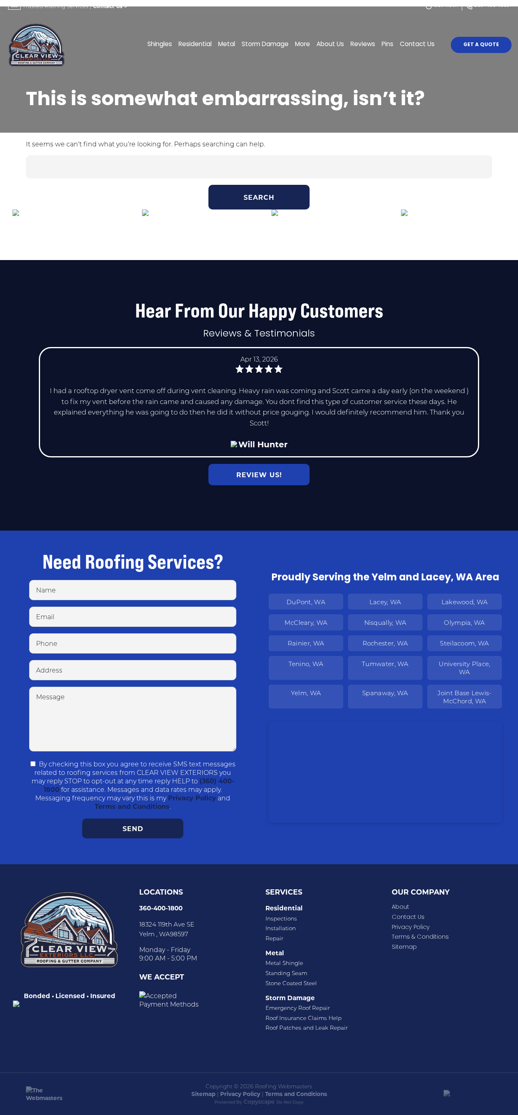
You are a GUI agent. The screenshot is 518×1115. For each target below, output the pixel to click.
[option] (64, 234)
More (302, 45)
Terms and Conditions (132, 806)
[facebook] (37, 1033)
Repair (274, 938)
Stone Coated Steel (291, 983)
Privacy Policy (192, 797)
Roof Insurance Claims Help (303, 1018)
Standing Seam (286, 973)
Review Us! (259, 474)
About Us (330, 45)
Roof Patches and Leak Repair (306, 1027)
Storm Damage (265, 45)
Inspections (281, 918)
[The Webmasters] (50, 1098)
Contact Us (110, 6)
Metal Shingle (284, 963)
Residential (195, 45)
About (400, 907)
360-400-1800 (161, 908)
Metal (226, 45)
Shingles (159, 45)
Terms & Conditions (420, 937)
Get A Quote (481, 45)
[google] (57, 1033)
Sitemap (404, 947)
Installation (280, 928)
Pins (387, 45)
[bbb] (97, 1033)
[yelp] (77, 1033)
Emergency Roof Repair (297, 1007)
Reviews (362, 45)
